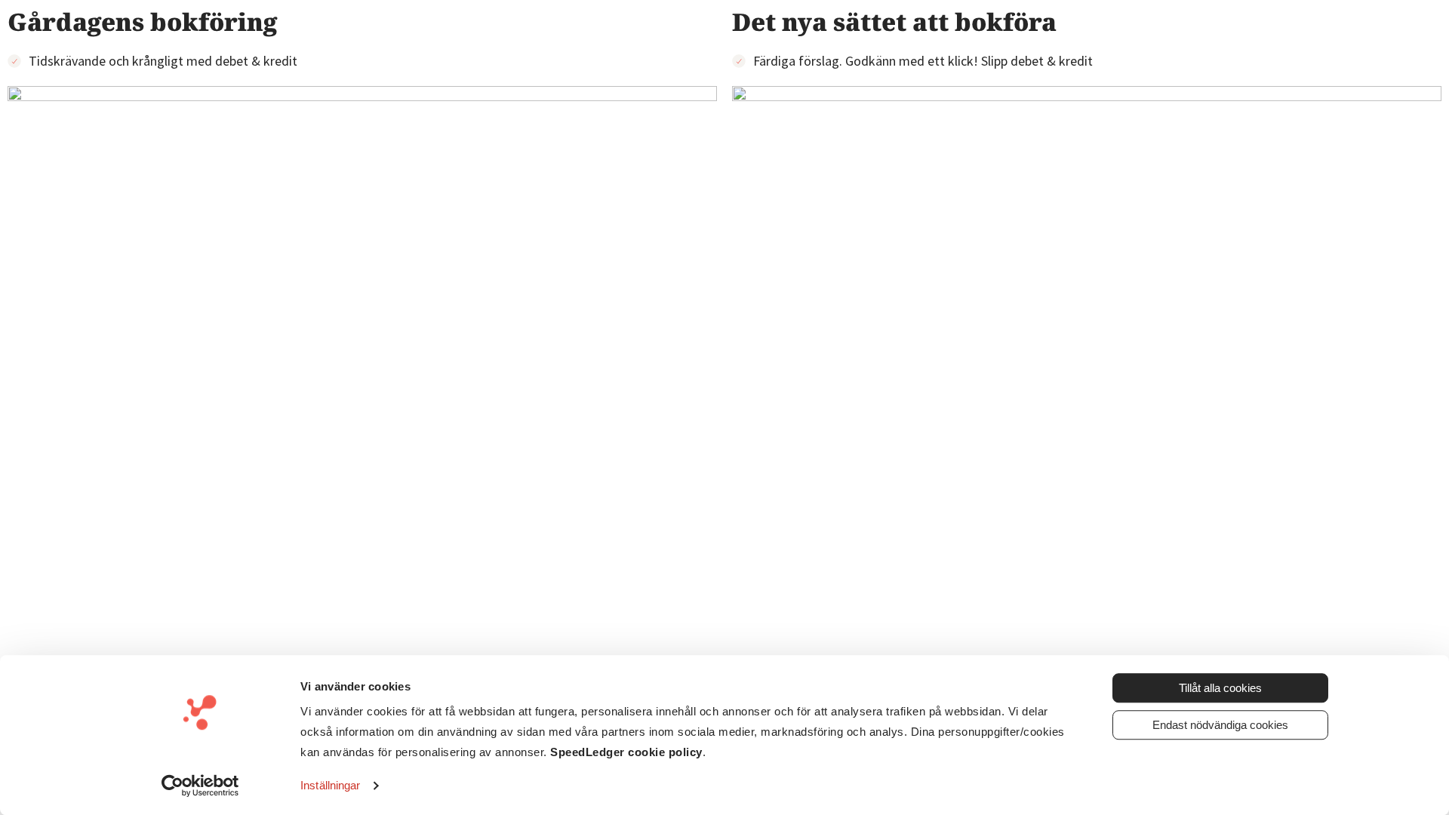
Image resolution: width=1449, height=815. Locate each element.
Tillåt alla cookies (1220, 687)
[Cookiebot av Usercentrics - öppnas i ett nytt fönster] (200, 785)
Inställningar (330, 785)
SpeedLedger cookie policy (626, 752)
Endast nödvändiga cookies (1220, 724)
